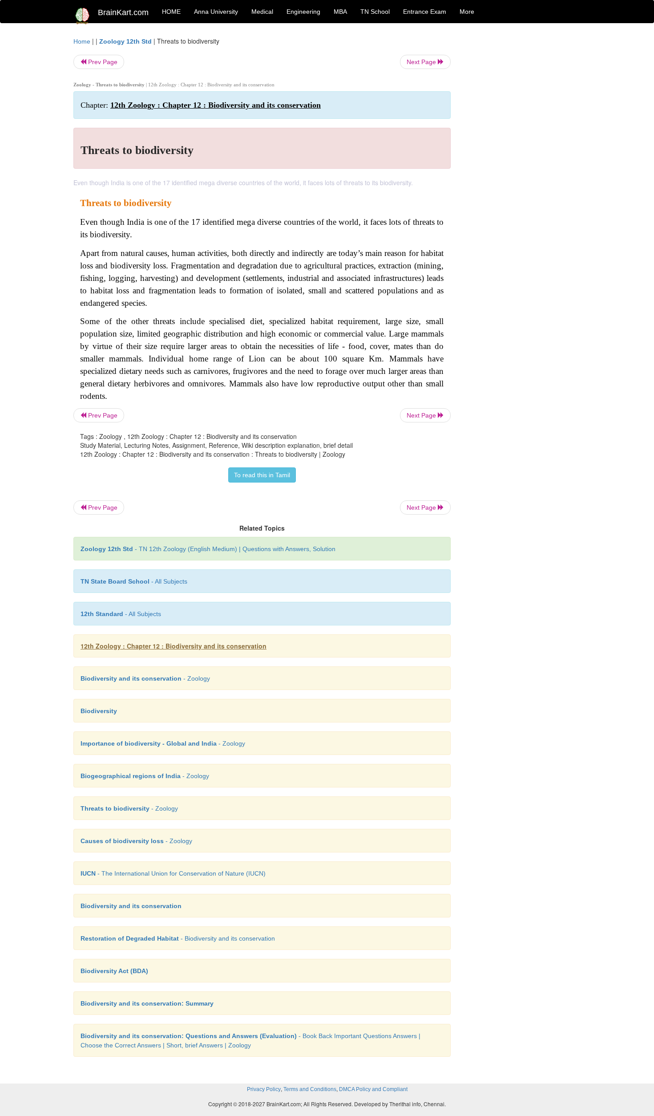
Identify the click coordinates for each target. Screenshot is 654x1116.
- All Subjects (134, 581)
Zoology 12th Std (125, 41)
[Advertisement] (522, 170)
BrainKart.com (123, 12)
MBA (340, 11)
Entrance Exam (424, 11)
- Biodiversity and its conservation (178, 938)
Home (81, 41)
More (467, 11)
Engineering (303, 11)
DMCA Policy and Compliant (373, 1089)
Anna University (216, 11)
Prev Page (101, 61)
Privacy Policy (264, 1089)
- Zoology (145, 678)
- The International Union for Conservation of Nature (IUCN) (173, 873)
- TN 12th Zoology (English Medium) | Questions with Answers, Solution (208, 548)
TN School (375, 11)
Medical (262, 11)
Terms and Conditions (309, 1089)
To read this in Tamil (262, 475)
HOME (171, 11)
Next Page (422, 61)
